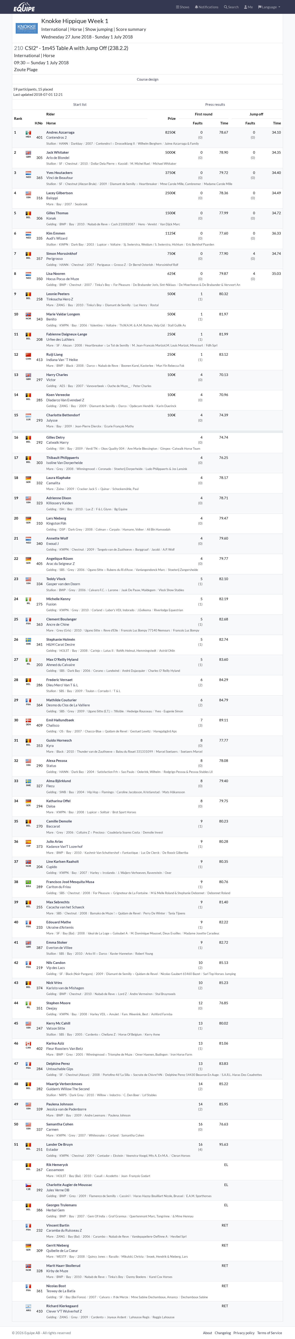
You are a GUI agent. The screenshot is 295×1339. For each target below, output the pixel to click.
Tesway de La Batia (60, 1291)
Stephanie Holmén (60, 639)
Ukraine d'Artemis (60, 927)
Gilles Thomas (57, 213)
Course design (147, 79)
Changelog (223, 1333)
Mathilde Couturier (61, 700)
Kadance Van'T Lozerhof (64, 846)
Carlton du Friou (58, 887)
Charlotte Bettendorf (63, 415)
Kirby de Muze (57, 1271)
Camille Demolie (59, 821)
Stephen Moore (58, 1003)
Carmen (52, 1129)
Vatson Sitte (55, 1028)
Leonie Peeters (58, 294)
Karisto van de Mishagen (65, 988)
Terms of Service (269, 1333)
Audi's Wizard (56, 238)
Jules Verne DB (57, 1190)
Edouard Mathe (58, 922)
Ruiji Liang (54, 354)
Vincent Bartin (57, 1225)
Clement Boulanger (61, 619)
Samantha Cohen (59, 1124)
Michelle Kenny (58, 599)
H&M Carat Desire (60, 644)
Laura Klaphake (58, 478)
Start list (80, 104)
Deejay (51, 1008)
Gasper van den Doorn (63, 584)
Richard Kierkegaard (62, 1306)
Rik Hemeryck (57, 1165)
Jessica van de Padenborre (66, 1109)
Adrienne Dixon (58, 498)
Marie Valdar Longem (63, 314)
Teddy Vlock (55, 579)
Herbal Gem (55, 1210)
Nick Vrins (54, 983)
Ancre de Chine (57, 624)
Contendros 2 (56, 137)
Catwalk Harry (57, 442)
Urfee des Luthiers (60, 339)
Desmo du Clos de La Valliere (68, 705)
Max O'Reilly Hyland (62, 659)
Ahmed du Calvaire (60, 665)
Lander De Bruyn (59, 1144)
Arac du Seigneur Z (60, 563)
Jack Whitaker (57, 152)
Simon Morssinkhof (61, 253)
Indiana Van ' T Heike (62, 360)
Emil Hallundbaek (60, 720)
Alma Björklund (58, 781)
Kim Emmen (55, 233)
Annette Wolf (57, 538)
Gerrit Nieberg (57, 1245)
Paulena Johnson (59, 1104)
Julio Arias (54, 841)
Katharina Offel (58, 801)
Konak (51, 218)
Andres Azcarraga (60, 132)
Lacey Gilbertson (59, 193)
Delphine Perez (58, 1063)
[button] (269, 7)
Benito (51, 319)
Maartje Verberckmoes (64, 1084)
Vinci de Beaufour (59, 178)
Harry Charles (57, 375)
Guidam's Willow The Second (67, 1089)
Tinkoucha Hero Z (59, 299)
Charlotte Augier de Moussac (69, 1185)
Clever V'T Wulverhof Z (64, 1311)
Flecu (50, 786)
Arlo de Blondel (57, 158)
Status (51, 765)
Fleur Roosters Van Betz (64, 1048)
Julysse (52, 420)
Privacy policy (244, 1333)
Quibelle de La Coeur (62, 1250)
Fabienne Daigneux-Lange (66, 334)
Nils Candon (55, 962)
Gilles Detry (55, 437)
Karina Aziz (55, 1043)
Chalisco (52, 725)
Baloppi (52, 198)
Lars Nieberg (56, 518)
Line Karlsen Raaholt (62, 861)
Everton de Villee (59, 948)
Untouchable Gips (59, 1069)
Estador (52, 1149)
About (207, 1333)
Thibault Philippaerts (62, 457)
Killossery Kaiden (59, 503)
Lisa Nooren (55, 273)
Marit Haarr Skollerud (63, 1265)
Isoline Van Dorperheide (64, 463)
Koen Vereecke (58, 395)
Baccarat (53, 826)
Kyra (50, 745)
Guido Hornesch (59, 740)
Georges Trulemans (61, 1205)
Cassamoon (55, 1170)
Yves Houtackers (59, 172)
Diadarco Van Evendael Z (65, 400)
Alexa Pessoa (56, 760)
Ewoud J (52, 543)
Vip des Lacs (55, 968)
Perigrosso (54, 258)
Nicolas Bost (56, 1286)
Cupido (51, 867)
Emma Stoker (56, 942)
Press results (215, 104)
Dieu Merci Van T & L (62, 685)
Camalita (53, 483)
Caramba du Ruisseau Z (64, 1230)
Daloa (50, 806)
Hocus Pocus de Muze (62, 279)
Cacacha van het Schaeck (65, 907)
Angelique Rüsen (59, 558)
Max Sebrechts (58, 902)
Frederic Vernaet (59, 680)
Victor (51, 380)
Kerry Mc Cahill (58, 1023)
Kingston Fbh (56, 523)
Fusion (51, 604)
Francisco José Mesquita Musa (70, 882)
